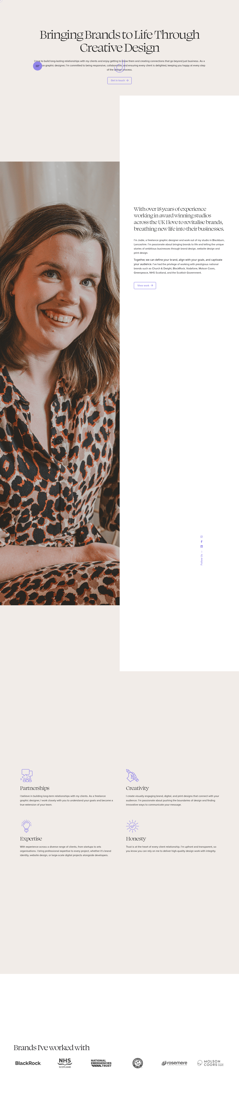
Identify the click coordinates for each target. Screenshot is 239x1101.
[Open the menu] (37, 66)
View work (143, 285)
